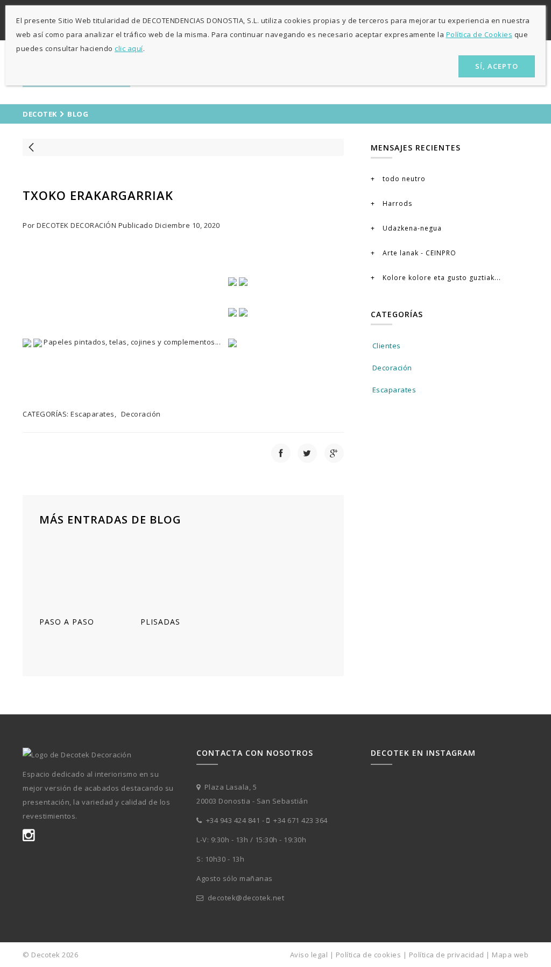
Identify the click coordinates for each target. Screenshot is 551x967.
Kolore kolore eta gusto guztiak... (440, 277)
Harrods (396, 203)
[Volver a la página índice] (183, 147)
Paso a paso (66, 622)
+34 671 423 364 (300, 820)
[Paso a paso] (81, 573)
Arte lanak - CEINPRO (418, 252)
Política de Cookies (479, 34)
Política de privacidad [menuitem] (446, 954)
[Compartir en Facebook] (281, 453)
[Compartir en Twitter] (307, 453)
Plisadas (160, 622)
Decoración (141, 414)
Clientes (386, 345)
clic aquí (129, 48)
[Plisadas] (182, 573)
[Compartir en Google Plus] (334, 453)
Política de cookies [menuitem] (368, 954)
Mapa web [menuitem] (510, 954)
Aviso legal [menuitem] (309, 954)
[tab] (449, 315)
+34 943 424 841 (232, 820)
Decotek (40, 114)
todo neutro (403, 178)
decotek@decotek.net (246, 897)
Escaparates (92, 414)
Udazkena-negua (411, 228)
